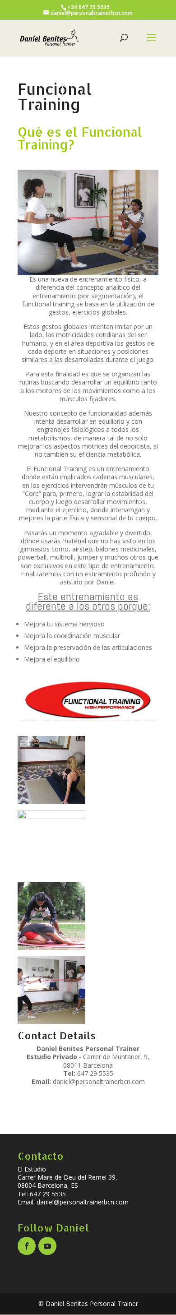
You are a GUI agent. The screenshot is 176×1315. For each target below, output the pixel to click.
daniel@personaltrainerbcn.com (99, 1081)
